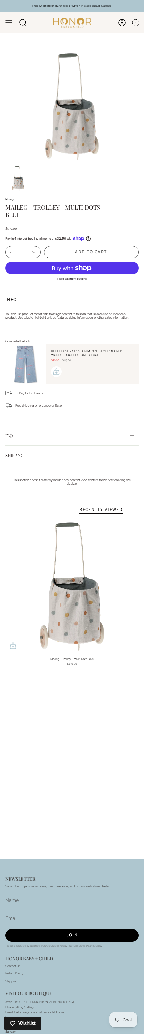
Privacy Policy (67, 946)
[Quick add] (13, 646)
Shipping (14, 455)
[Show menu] (8, 22)
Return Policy (14, 973)
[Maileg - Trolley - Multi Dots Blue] (72, 586)
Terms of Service (87, 946)
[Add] (56, 371)
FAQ (9, 435)
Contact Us (12, 966)
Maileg (9, 199)
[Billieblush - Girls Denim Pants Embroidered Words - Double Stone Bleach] (25, 364)
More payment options (72, 278)
